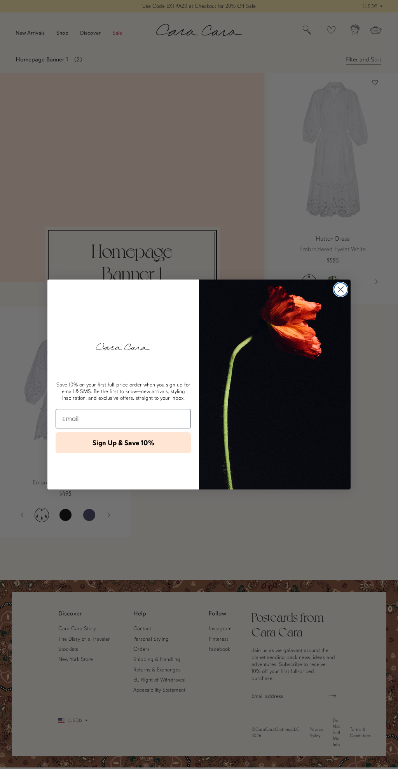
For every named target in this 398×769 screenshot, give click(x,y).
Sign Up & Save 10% (123, 443)
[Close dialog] (340, 289)
